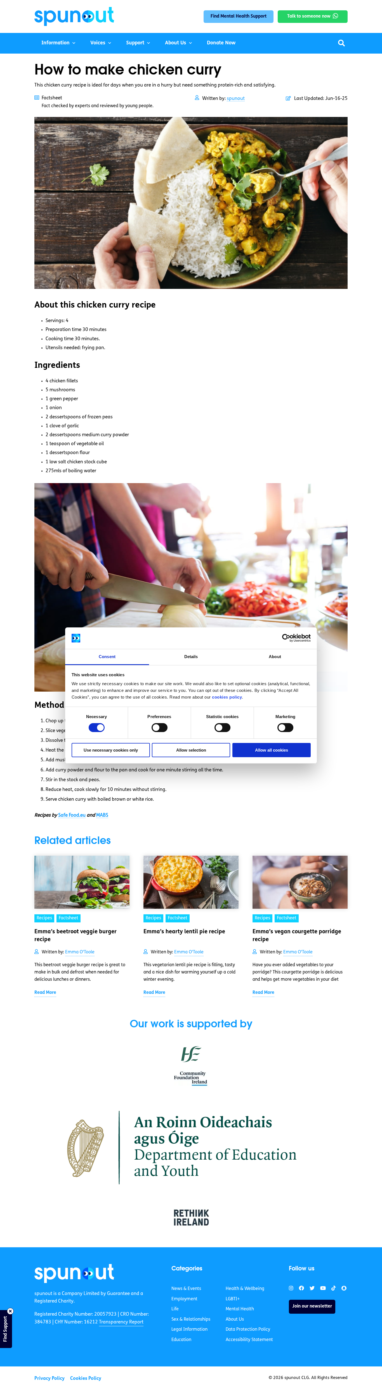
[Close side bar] (10, 1311)
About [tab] (275, 656)
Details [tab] (191, 656)
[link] (74, 1273)
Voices (97, 43)
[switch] (160, 727)
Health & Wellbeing (245, 1289)
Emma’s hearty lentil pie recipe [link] (184, 932)
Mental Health (240, 1309)
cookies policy (227, 697)
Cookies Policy (85, 1378)
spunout (236, 98)
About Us (175, 43)
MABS (102, 815)
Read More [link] (45, 993)
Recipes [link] (44, 918)
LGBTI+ (233, 1299)
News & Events (186, 1289)
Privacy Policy (49, 1378)
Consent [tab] (107, 656)
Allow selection (191, 750)
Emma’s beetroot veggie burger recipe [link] (75, 935)
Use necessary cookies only (111, 750)
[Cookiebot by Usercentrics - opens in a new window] (286, 638)
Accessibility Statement (249, 1340)
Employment (184, 1299)
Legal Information (189, 1329)
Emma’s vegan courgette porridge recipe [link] (297, 935)
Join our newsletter (312, 1306)
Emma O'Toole (80, 952)
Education (181, 1340)
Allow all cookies (271, 750)
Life (175, 1309)
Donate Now (221, 43)
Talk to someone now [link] (309, 16)
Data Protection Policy (248, 1329)
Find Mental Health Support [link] (239, 16)
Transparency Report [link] (121, 1322)
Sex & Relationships (190, 1319)
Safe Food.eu (72, 815)
